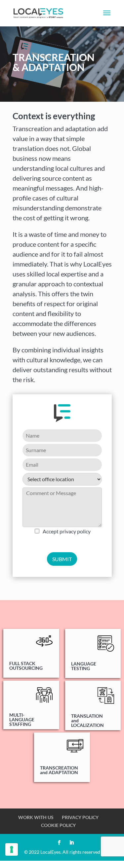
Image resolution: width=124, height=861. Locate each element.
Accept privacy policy (67, 531)
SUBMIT (62, 559)
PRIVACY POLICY (80, 817)
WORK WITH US (36, 817)
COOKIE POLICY (58, 825)
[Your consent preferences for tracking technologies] (11, 849)
